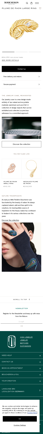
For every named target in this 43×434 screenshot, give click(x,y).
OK (20, 419)
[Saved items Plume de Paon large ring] (40, 8)
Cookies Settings (20, 425)
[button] (21, 326)
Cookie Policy (32, 413)
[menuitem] (31, 3)
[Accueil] (12, 341)
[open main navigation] (37, 3)
